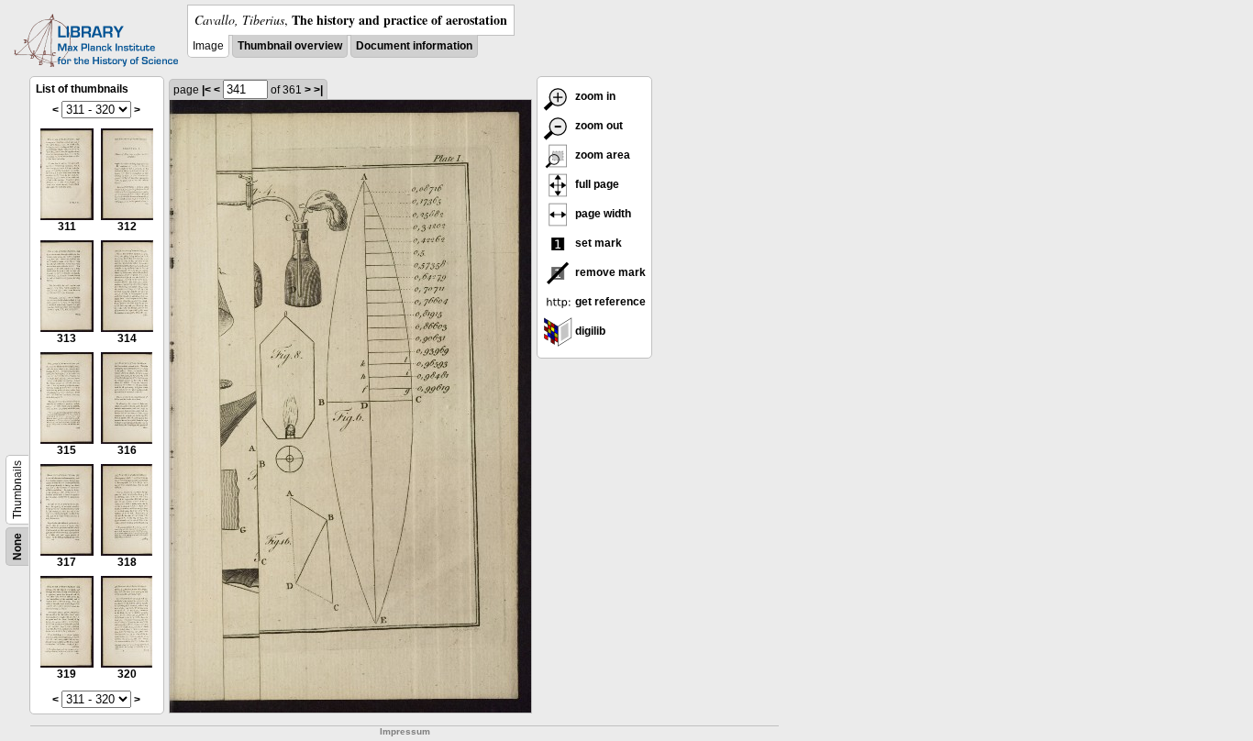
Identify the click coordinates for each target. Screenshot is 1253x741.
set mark (597, 243)
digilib (588, 331)
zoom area (601, 155)
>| (318, 89)
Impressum (405, 731)
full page (595, 184)
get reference (609, 301)
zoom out (597, 125)
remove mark (609, 272)
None (17, 546)
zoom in (593, 96)
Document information (414, 45)
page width (601, 213)
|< (206, 89)
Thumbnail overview (290, 45)
